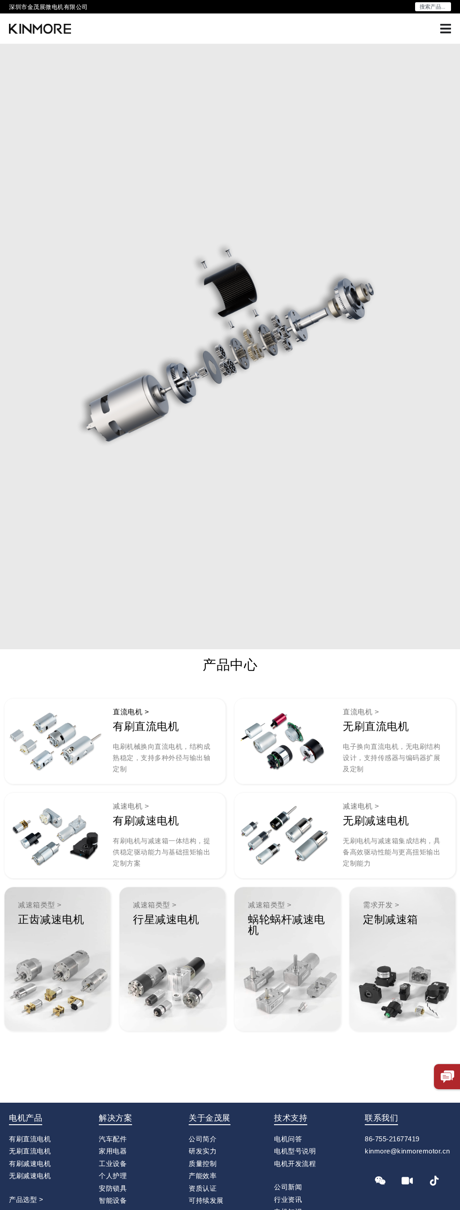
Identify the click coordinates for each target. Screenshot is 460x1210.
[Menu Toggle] (445, 28)
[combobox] (433, 6)
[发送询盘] (447, 1076)
